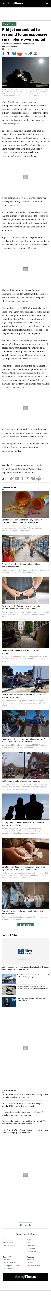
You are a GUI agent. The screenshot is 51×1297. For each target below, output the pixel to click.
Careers (30, 1262)
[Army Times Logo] (15, 3)
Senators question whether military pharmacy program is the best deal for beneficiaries (22, 521)
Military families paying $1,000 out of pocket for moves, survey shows (23, 823)
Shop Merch (31, 1251)
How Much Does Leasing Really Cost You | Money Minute (31, 999)
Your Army (9, 23)
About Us (30, 1259)
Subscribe (30, 1242)
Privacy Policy (8, 1242)
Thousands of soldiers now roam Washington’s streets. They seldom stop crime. (23, 1113)
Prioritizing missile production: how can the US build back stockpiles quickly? (33, 976)
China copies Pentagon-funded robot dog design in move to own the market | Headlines (32, 987)
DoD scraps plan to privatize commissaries (21, 780)
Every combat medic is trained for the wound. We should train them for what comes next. (23, 1122)
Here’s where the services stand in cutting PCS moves (22, 651)
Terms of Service (9, 1245)
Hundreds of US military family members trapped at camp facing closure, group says (25, 1096)
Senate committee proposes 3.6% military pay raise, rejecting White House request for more (25, 868)
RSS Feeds (31, 1248)
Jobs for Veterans (33, 1265)
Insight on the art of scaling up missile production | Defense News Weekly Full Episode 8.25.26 (25, 968)
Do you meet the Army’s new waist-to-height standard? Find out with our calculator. (22, 607)
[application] (25, 951)
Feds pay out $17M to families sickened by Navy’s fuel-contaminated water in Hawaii (24, 740)
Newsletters (31, 1245)
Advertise (6, 1259)
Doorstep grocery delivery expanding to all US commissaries (22, 912)
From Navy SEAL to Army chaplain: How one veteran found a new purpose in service (25, 1131)
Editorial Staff (8, 1268)
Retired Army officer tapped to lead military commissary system (21, 565)
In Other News (9, 487)
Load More (25, 924)
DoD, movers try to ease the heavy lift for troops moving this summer (23, 696)
